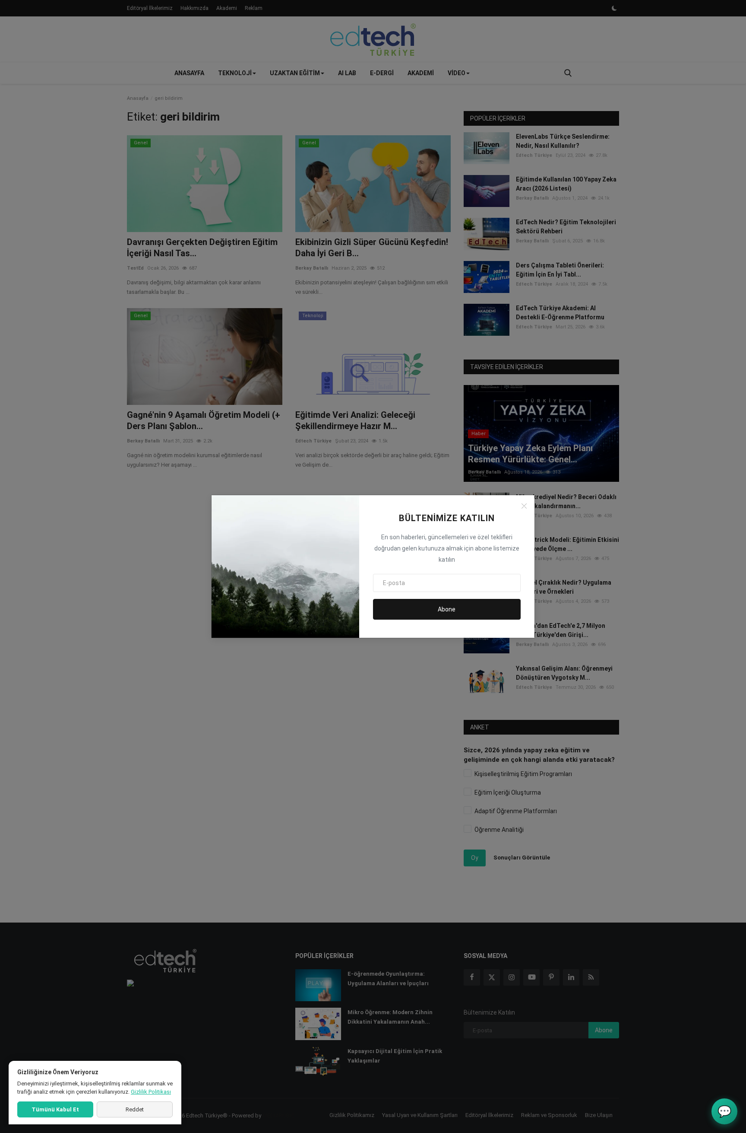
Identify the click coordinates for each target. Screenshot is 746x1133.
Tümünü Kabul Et (55, 1109)
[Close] (524, 506)
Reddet (135, 1109)
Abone (446, 609)
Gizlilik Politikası (151, 1091)
